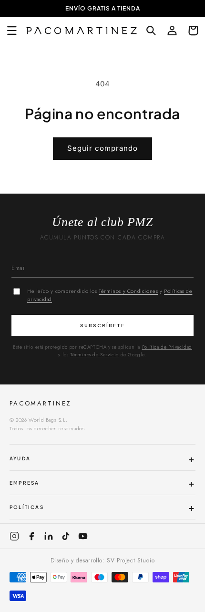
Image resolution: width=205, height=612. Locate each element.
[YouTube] (83, 536)
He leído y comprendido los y (109, 295)
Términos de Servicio (94, 354)
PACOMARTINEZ (41, 403)
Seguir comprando (102, 148)
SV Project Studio (130, 560)
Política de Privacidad (167, 347)
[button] (11, 30)
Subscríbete (102, 325)
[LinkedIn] (48, 536)
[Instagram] (14, 536)
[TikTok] (66, 536)
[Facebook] (31, 536)
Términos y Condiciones (128, 291)
